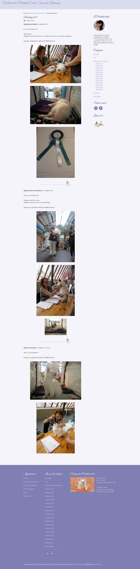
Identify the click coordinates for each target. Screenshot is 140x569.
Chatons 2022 (99, 82)
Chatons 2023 (99, 84)
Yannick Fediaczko (78, 564)
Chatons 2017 (99, 72)
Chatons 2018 (99, 74)
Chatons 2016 (99, 70)
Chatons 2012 (99, 63)
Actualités (96, 54)
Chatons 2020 (99, 78)
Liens (25, 492)
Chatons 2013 (99, 65)
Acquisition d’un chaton (31, 482)
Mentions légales (28, 489)
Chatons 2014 (99, 67)
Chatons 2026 (99, 89)
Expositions (96, 93)
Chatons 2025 (99, 87)
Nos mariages (97, 96)
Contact (25, 478)
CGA (94, 58)
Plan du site (27, 496)
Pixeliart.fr (98, 564)
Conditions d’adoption (30, 485)
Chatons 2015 (99, 69)
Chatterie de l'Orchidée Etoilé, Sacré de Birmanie (31, 3)
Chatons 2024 (99, 86)
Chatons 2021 (99, 80)
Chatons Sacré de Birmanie (100, 61)
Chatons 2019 (99, 76)
